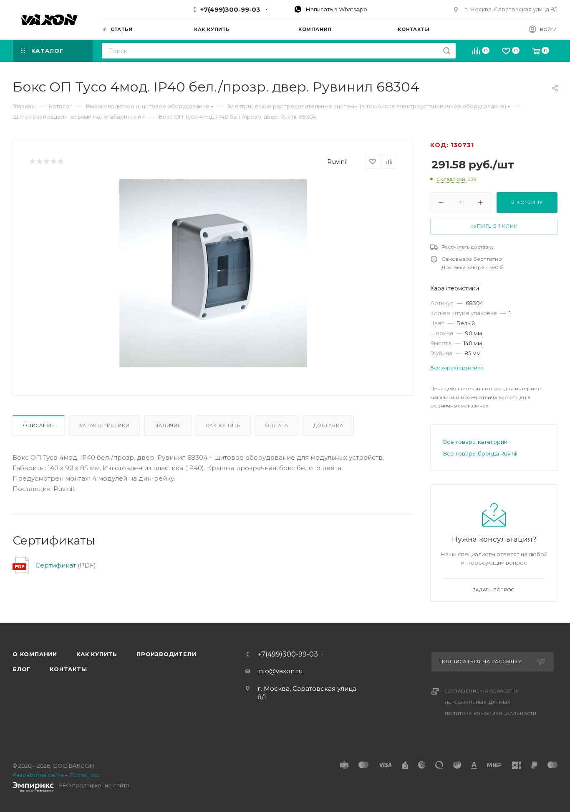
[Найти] (447, 51)
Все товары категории (475, 441)
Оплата (276, 425)
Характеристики (104, 425)
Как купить (223, 425)
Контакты (68, 669)
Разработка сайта (38, 774)
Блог (21, 669)
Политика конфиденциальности (491, 713)
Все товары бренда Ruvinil (480, 453)
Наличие (167, 425)
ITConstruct (83, 774)
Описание (38, 425)
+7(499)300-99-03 (230, 9)
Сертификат (55, 565)
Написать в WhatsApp (336, 9)
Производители (166, 654)
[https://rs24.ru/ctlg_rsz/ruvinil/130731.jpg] (213, 273)
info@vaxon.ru (280, 671)
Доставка (328, 425)
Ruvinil (337, 161)
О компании (35, 654)
